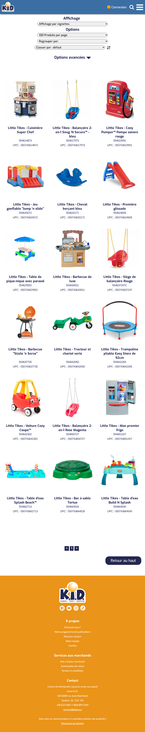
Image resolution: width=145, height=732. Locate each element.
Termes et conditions (72, 670)
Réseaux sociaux (72, 636)
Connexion (119, 7)
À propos (72, 621)
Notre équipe (72, 641)
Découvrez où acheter (72, 723)
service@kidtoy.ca (72, 709)
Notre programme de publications (72, 631)
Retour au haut (123, 560)
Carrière (72, 645)
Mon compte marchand (72, 661)
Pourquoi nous (72, 627)
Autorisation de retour (72, 666)
